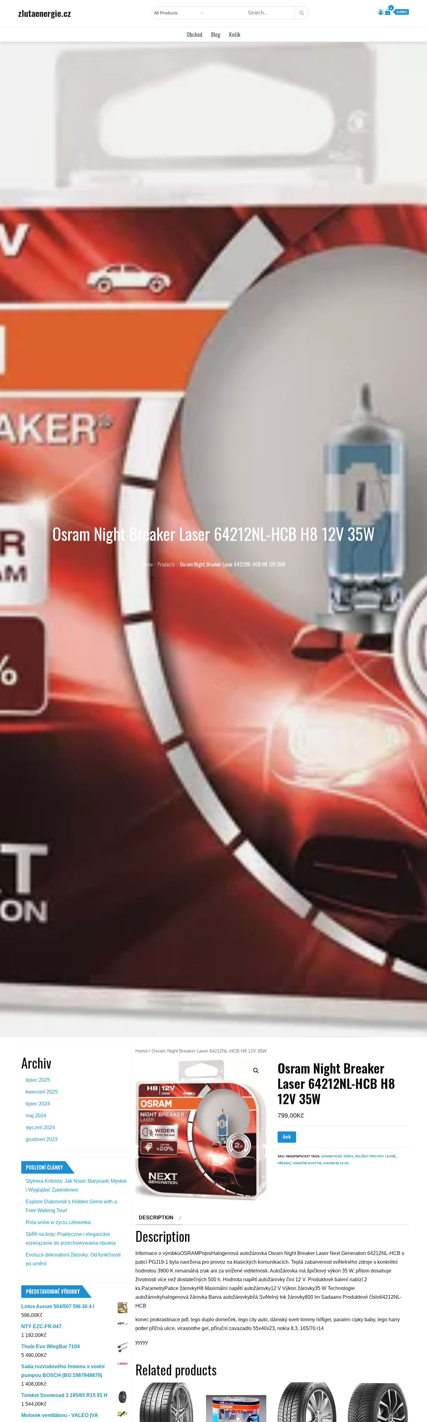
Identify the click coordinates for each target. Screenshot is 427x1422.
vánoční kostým (307, 1163)
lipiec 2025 (38, 1080)
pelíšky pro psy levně (375, 1156)
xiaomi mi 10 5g (336, 1163)
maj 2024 (36, 1115)
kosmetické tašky (337, 1156)
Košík (234, 34)
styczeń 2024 (40, 1127)
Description (156, 1217)
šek (287, 1137)
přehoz (284, 1163)
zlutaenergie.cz (44, 13)
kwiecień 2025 (42, 1091)
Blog (215, 34)
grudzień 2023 (42, 1139)
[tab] (159, 1218)
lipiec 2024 (38, 1103)
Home (141, 1051)
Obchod (194, 34)
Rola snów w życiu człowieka (58, 1222)
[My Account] (381, 12)
